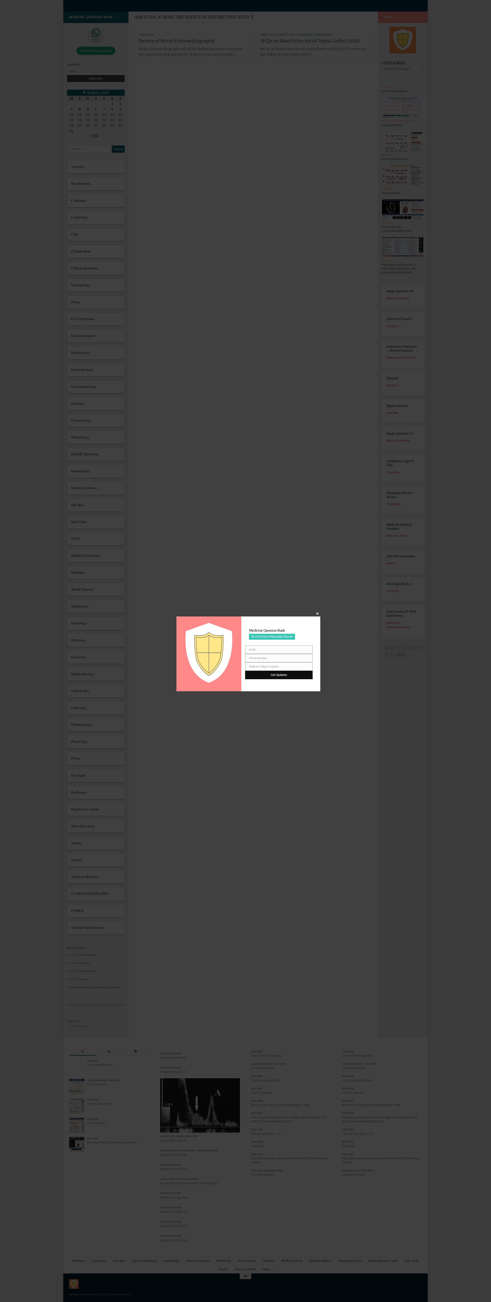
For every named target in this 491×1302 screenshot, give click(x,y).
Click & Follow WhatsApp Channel (272, 636)
